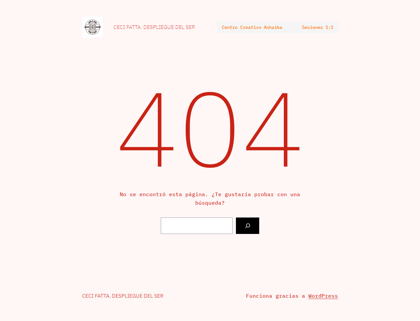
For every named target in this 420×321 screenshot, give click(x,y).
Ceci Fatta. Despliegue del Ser (154, 27)
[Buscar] (247, 226)
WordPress (323, 295)
